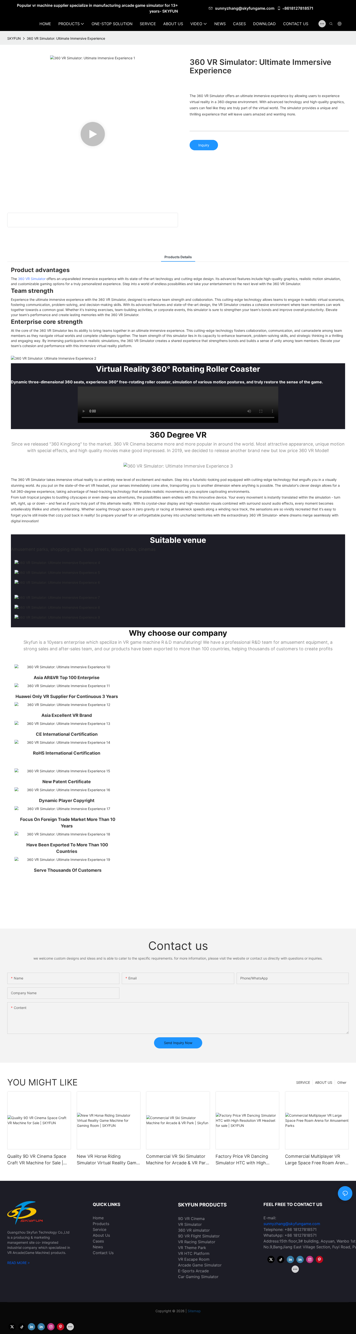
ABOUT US (323, 1082)
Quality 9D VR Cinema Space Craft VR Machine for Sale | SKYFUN (36, 1160)
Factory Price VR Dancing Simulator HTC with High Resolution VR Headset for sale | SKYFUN (247, 1160)
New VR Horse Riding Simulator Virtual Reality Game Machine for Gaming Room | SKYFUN (108, 1160)
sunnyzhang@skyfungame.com (245, 8)
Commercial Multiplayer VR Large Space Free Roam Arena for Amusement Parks (316, 1160)
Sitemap (194, 1311)
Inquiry (203, 145)
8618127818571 (298, 8)
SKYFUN (14, 38)
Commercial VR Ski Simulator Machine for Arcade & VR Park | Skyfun (177, 1160)
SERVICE (303, 1082)
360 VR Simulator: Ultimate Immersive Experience (66, 38)
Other (341, 1082)
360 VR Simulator (32, 279)
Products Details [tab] (178, 257)
